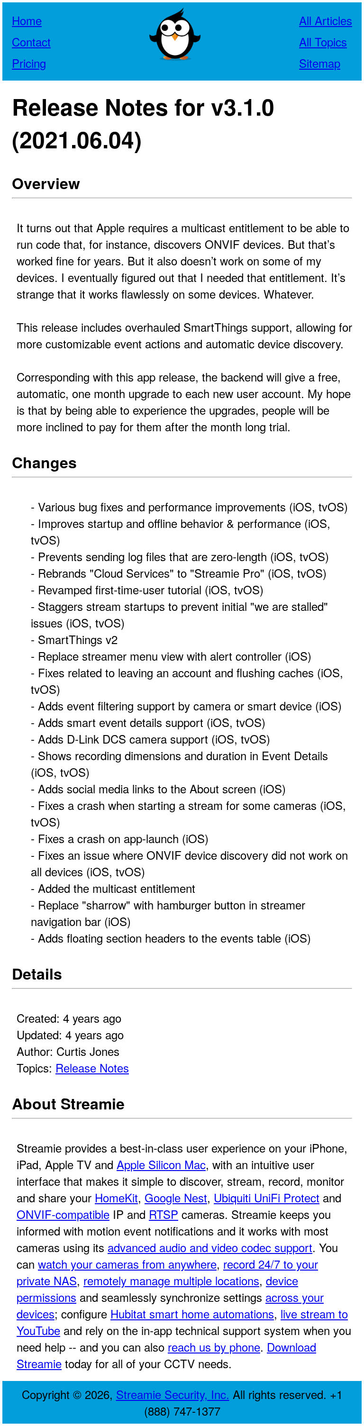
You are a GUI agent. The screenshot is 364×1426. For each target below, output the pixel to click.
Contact (31, 41)
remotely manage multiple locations (171, 1280)
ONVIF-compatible (63, 1214)
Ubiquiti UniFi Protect (266, 1197)
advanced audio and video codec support (210, 1247)
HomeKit (116, 1197)
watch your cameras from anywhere (127, 1263)
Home (27, 20)
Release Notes (92, 1067)
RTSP (163, 1214)
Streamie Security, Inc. (172, 1394)
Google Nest (176, 1197)
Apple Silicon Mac (161, 1164)
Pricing (29, 62)
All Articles (325, 20)
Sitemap (319, 62)
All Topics (323, 41)
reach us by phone (214, 1346)
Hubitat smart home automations (192, 1313)
